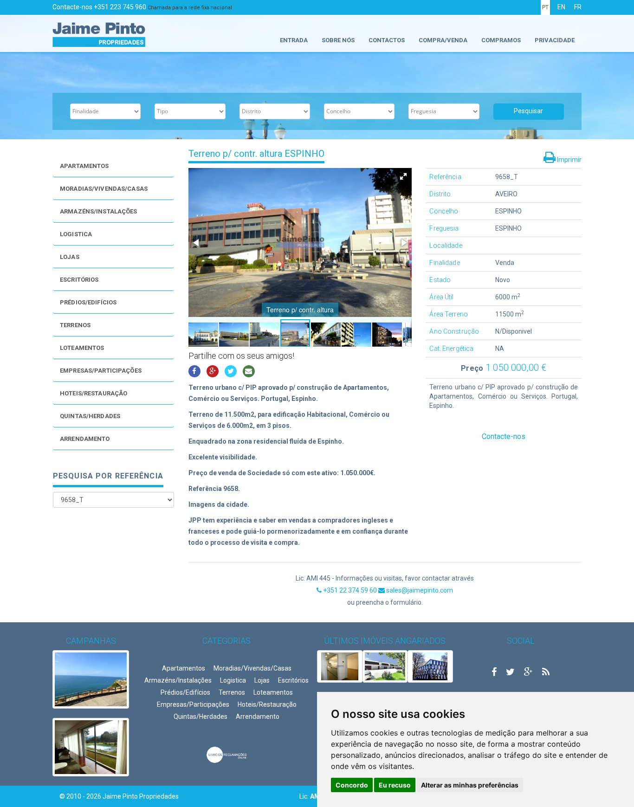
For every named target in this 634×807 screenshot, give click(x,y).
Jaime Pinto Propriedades (141, 796)
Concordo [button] (352, 785)
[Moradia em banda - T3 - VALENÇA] (385, 666)
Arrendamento (85, 438)
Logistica (76, 234)
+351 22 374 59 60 (350, 590)
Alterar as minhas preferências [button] (469, 785)
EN (561, 7)
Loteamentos (82, 347)
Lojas (69, 256)
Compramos (501, 40)
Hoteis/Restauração (93, 393)
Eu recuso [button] (395, 785)
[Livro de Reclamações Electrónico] (226, 754)
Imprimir (569, 159)
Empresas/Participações (101, 370)
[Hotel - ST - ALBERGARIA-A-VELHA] (430, 666)
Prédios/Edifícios (88, 302)
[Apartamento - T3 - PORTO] (339, 666)
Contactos (387, 40)
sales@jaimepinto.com (419, 590)
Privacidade (555, 40)
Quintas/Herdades (90, 416)
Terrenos (75, 325)
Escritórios (79, 279)
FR (578, 7)
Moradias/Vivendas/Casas (104, 188)
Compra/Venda (443, 40)
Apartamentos (84, 165)
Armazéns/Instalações (98, 211)
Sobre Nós (338, 40)
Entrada (294, 40)
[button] (403, 176)
